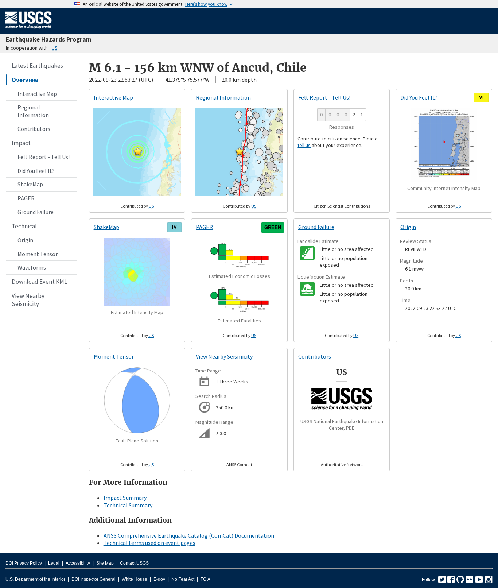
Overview (25, 80)
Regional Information (33, 111)
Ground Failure (35, 212)
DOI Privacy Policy (23, 563)
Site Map (105, 563)
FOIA (205, 579)
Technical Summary (128, 505)
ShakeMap (30, 184)
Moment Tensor (37, 254)
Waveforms (31, 267)
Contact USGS (134, 563)
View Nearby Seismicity (28, 300)
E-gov (159, 579)
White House (134, 579)
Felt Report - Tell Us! (43, 156)
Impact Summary (125, 497)
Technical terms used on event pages (149, 542)
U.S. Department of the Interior (35, 579)
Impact (21, 143)
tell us (304, 145)
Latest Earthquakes (37, 66)
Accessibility (78, 563)
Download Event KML (39, 282)
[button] (137, 151)
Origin (25, 240)
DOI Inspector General (93, 579)
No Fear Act (182, 579)
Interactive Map (37, 93)
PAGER (26, 198)
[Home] (28, 30)
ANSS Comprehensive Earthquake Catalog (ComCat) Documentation (189, 535)
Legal (53, 563)
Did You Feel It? (36, 170)
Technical (24, 226)
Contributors (33, 128)
